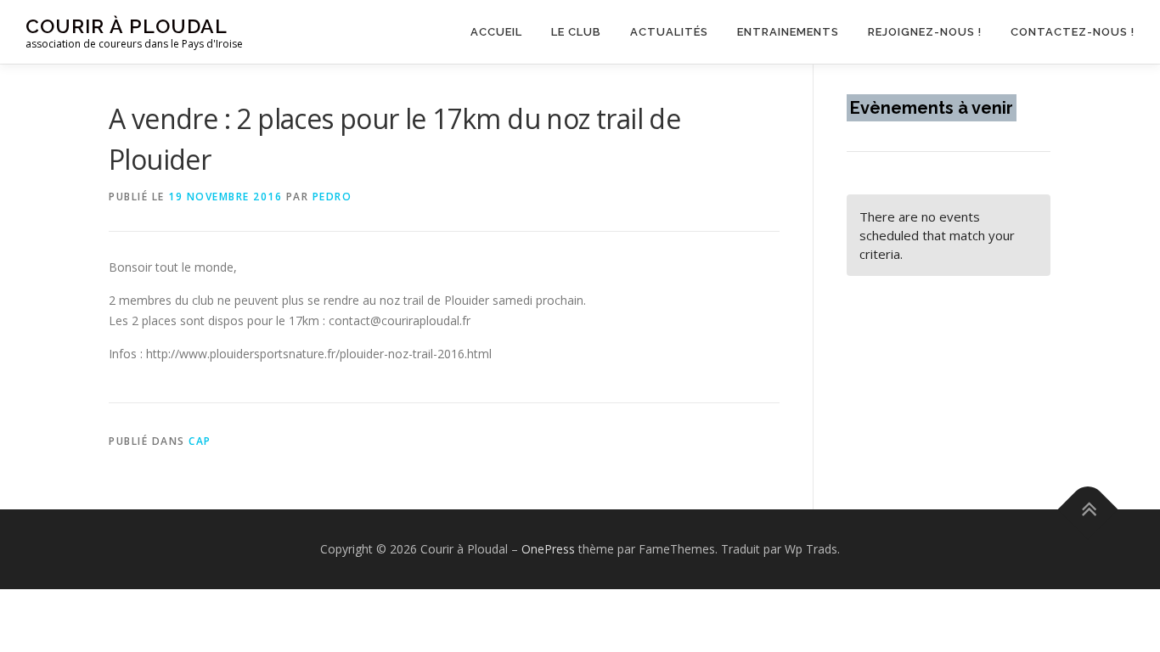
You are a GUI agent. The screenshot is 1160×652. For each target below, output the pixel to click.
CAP (200, 441)
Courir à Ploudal (126, 25)
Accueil (496, 31)
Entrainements (788, 31)
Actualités (669, 31)
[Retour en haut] (1088, 510)
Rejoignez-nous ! (925, 31)
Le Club (576, 31)
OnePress (548, 549)
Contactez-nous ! (1073, 31)
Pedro (332, 196)
